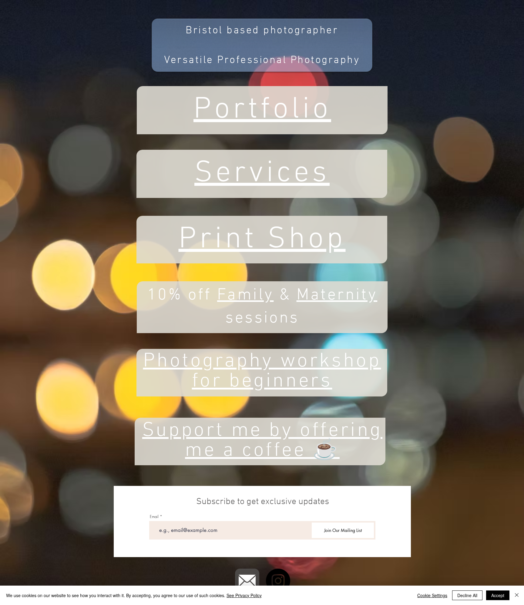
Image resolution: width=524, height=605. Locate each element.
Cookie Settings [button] (432, 595)
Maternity (337, 295)
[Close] (516, 595)
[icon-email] (247, 581)
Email (154, 517)
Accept (497, 595)
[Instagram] (278, 581)
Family (245, 295)
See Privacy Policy (244, 595)
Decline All (467, 595)
